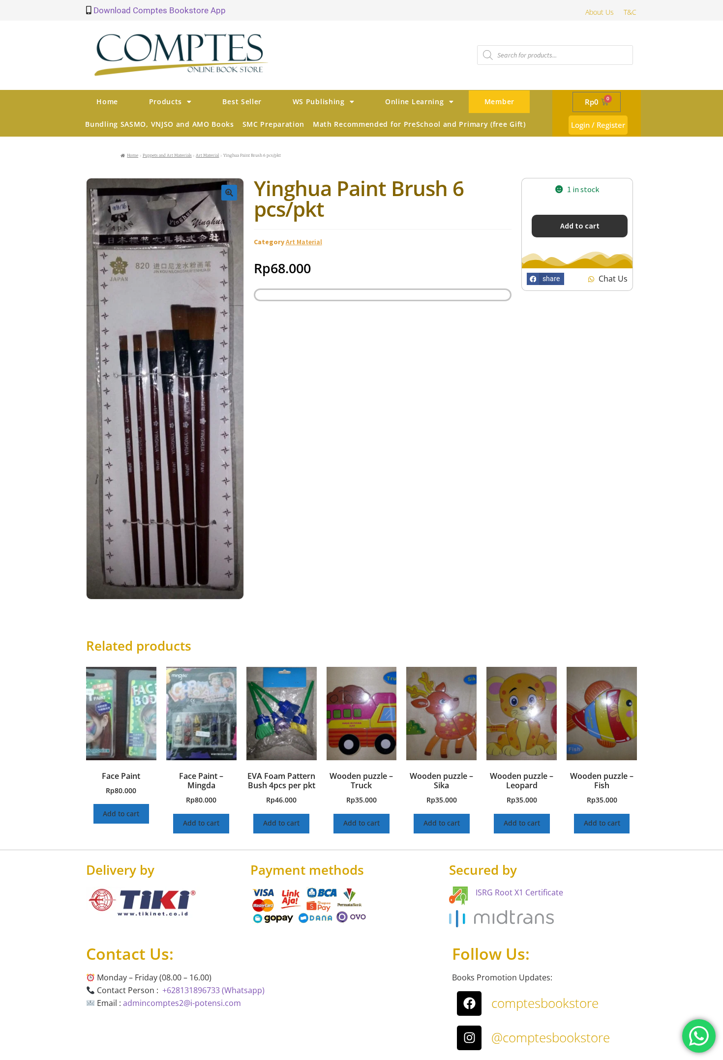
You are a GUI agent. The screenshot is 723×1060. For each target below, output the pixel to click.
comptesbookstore (545, 1003)
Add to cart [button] (121, 813)
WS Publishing (319, 101)
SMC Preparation (273, 124)
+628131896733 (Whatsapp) (213, 990)
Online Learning (414, 101)
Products (165, 101)
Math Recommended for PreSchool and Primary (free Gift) (419, 124)
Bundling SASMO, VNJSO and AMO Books (159, 124)
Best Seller (242, 101)
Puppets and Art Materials (167, 155)
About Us (599, 12)
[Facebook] (469, 1003)
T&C (630, 12)
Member (499, 101)
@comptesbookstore (550, 1037)
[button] (229, 193)
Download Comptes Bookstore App (158, 10)
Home (107, 101)
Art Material (207, 155)
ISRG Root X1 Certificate (519, 892)
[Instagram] (469, 1038)
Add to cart (580, 225)
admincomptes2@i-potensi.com (182, 1003)
